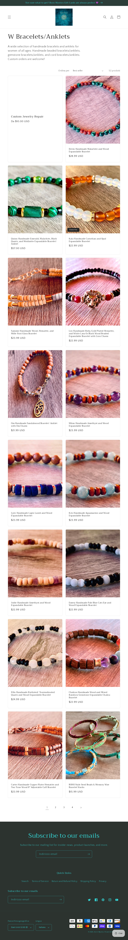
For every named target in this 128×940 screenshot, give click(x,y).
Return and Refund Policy (64, 881)
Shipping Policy (88, 881)
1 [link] (47, 807)
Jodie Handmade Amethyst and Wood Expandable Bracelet (30, 604)
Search (25, 881)
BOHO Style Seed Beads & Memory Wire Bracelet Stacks (89, 786)
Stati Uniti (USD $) (19, 927)
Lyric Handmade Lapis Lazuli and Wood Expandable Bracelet (31, 514)
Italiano (42, 927)
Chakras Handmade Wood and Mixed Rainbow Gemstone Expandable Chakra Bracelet (89, 695)
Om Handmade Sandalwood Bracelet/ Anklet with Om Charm (34, 424)
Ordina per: (64, 70)
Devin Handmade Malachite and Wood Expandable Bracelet (89, 150)
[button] (9, 17)
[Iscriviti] (88, 854)
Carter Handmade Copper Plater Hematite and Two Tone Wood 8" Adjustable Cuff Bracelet (35, 786)
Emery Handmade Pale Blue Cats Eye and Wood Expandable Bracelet (90, 604)
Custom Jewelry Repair (27, 116)
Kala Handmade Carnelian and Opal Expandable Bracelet (87, 240)
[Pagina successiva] (80, 807)
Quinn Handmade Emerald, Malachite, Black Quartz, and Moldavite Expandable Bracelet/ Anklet (34, 241)
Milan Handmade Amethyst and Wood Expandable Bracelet (89, 424)
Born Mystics (99, 932)
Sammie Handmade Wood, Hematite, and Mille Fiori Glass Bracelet (32, 332)
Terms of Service (40, 881)
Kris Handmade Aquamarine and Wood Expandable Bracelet (89, 514)
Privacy (102, 881)
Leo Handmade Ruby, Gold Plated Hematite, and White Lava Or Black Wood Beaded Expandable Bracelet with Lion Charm (91, 334)
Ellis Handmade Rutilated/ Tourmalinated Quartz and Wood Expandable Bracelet (33, 693)
